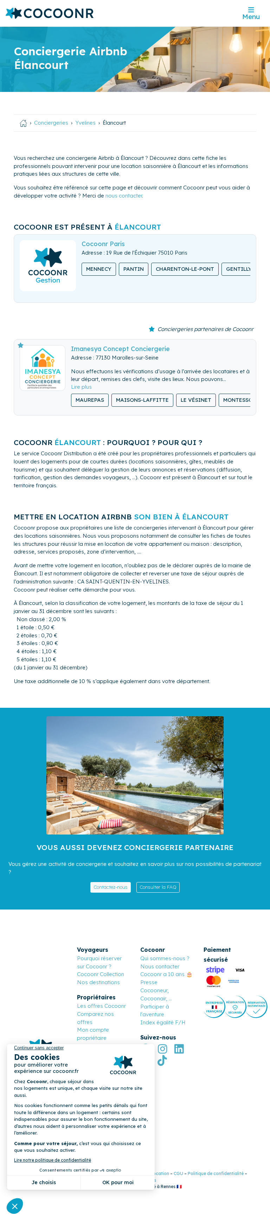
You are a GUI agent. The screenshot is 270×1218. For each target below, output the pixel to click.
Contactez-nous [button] (111, 887)
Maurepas (90, 399)
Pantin (133, 269)
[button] (81, 386)
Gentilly (239, 269)
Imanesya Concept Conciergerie (120, 348)
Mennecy (98, 269)
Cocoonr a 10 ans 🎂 (166, 974)
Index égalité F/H (163, 1022)
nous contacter (123, 195)
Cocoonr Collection (100, 974)
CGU (178, 1173)
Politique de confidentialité (216, 1173)
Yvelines (85, 122)
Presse (149, 982)
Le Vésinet (196, 399)
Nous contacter (159, 966)
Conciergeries (51, 122)
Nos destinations (98, 982)
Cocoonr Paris (103, 244)
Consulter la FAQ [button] (158, 887)
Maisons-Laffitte (142, 399)
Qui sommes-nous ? (164, 958)
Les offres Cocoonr (101, 1005)
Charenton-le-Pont (185, 269)
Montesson (240, 399)
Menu (251, 16)
